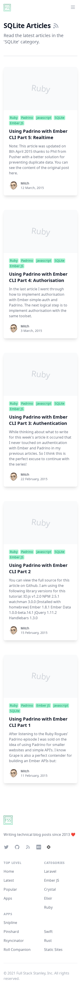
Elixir (48, 898)
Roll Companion (17, 949)
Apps (8, 898)
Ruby (14, 117)
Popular (10, 889)
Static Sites (53, 949)
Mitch (25, 183)
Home (9, 871)
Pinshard (11, 931)
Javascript (43, 117)
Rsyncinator (14, 940)
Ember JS (16, 123)
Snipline (10, 922)
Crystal (50, 889)
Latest (9, 880)
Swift (48, 931)
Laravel (50, 871)
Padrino (27, 117)
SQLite (59, 117)
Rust (48, 940)
